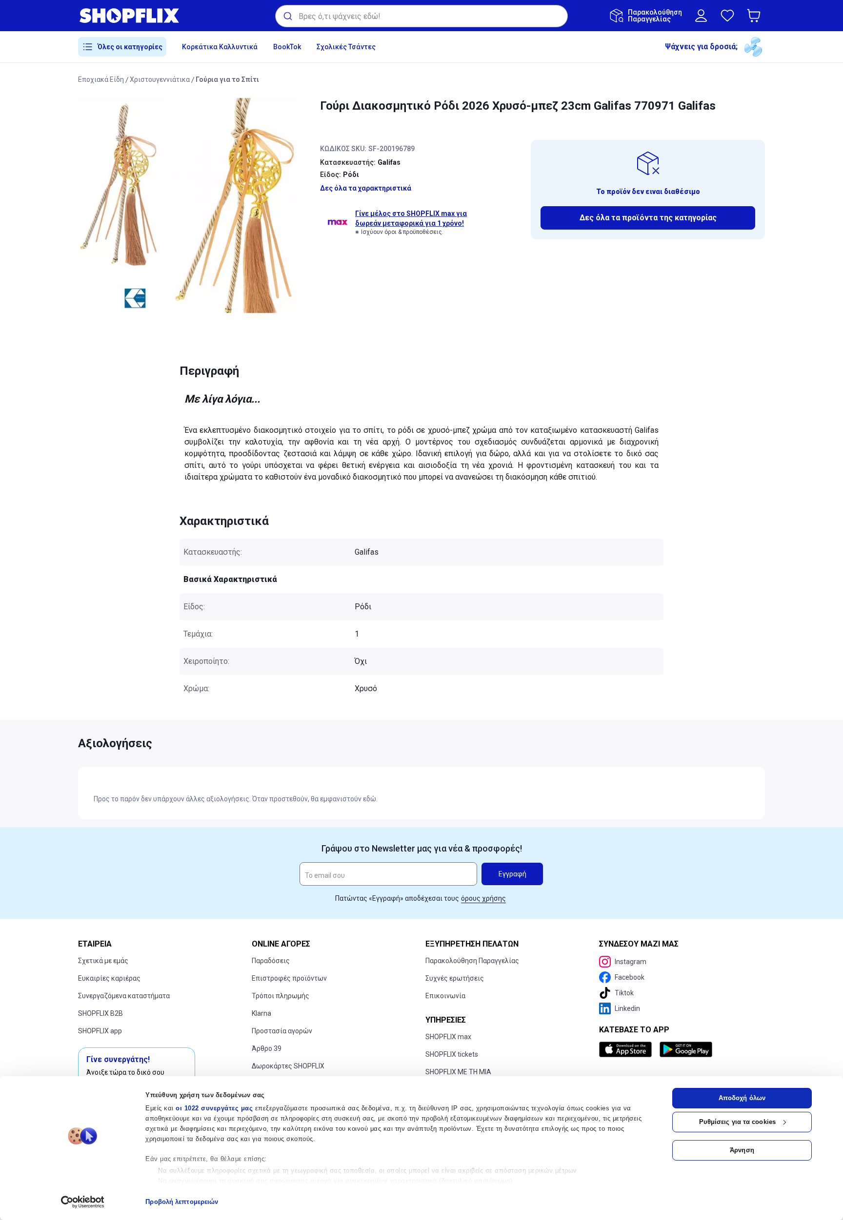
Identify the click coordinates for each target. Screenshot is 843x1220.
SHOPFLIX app (100, 1031)
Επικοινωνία (445, 996)
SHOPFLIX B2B (100, 1013)
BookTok (287, 47)
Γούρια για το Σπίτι (227, 79)
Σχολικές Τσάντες (346, 47)
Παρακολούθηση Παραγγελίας (472, 961)
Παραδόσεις (271, 961)
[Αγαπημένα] (727, 15)
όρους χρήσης (483, 898)
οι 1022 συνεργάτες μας (214, 1108)
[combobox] (421, 16)
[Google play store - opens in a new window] (686, 1049)
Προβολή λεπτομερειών (181, 1201)
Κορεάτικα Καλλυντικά (220, 47)
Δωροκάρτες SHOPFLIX (288, 1066)
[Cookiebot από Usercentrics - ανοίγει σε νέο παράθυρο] (82, 1202)
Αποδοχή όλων (742, 1098)
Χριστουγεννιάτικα (160, 79)
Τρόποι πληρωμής (280, 996)
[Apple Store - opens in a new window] (627, 1049)
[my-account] (701, 15)
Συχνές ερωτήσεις (454, 978)
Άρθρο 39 (266, 1048)
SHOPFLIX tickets (451, 1054)
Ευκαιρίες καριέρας (109, 978)
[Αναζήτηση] (287, 16)
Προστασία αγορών (282, 1031)
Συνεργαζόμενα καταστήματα (124, 996)
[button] (755, 15)
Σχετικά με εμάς (103, 961)
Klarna (261, 1013)
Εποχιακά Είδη (101, 79)
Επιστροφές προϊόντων (289, 978)
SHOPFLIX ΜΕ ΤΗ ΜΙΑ (458, 1072)
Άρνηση (742, 1150)
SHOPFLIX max (448, 1037)
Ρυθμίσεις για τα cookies (737, 1121)
